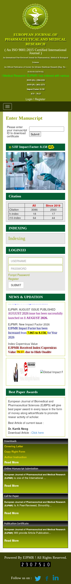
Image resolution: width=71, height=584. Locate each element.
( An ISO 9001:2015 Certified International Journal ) (35, 51)
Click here (37, 433)
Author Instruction (15, 457)
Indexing (16, 238)
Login (29, 99)
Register (40, 99)
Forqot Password (19, 275)
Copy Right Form (14, 451)
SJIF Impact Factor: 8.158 (29, 147)
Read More (11, 462)
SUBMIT (16, 285)
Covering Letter (13, 446)
